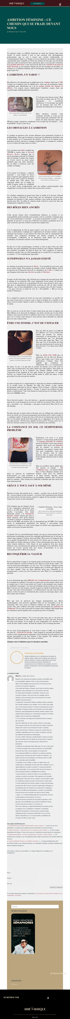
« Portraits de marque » (25, 632)
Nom (9, 873)
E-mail (9, 878)
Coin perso (14, 984)
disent (36, 266)
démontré (59, 445)
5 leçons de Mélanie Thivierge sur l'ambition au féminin (23, 841)
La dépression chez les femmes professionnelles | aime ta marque (25, 825)
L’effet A (50, 270)
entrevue (31, 272)
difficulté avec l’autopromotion (39, 580)
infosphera (37, 3)
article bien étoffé (49, 355)
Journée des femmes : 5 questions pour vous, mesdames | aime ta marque (27, 830)
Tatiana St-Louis (13, 31)
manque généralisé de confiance (51, 441)
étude (23, 150)
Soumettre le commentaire (56, 887)
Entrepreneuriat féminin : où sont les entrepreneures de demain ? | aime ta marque (30, 834)
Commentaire (11, 853)
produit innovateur (18, 64)
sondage (47, 82)
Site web (9, 883)
